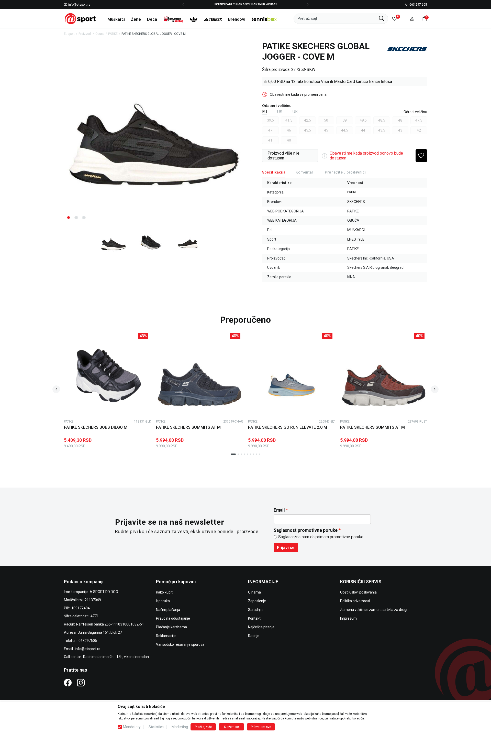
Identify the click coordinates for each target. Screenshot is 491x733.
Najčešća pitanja (261, 627)
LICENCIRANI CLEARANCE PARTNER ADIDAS (245, 4)
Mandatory (132, 727)
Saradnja (255, 610)
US (279, 111)
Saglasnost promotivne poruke (306, 530)
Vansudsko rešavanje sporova (180, 644)
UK (295, 111)
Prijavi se (286, 547)
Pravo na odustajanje (173, 618)
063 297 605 (418, 4)
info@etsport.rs (79, 4)
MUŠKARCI (356, 230)
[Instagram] (81, 682)
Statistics (156, 727)
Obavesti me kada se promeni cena (298, 94)
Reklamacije (166, 636)
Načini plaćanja (168, 610)
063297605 (88, 641)
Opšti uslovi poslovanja (358, 592)
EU (264, 111)
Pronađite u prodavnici (345, 172)
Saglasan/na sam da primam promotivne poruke (320, 536)
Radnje (253, 636)
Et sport (69, 34)
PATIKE (113, 34)
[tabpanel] (153, 132)
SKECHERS (356, 202)
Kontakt (254, 618)
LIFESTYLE (355, 239)
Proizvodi (85, 34)
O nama (254, 592)
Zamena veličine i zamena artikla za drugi (373, 610)
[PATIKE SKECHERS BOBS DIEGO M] (107, 373)
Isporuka (163, 601)
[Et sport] (80, 18)
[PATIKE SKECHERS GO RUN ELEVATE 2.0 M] (291, 373)
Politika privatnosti (355, 601)
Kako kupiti (164, 592)
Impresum (348, 618)
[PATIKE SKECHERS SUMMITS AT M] (199, 373)
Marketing (180, 727)
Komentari (305, 172)
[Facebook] (68, 682)
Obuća (99, 34)
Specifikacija (273, 172)
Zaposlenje (257, 601)
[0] (394, 18)
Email (279, 510)
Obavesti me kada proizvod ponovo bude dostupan (366, 155)
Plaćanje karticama (171, 627)
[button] (411, 18)
